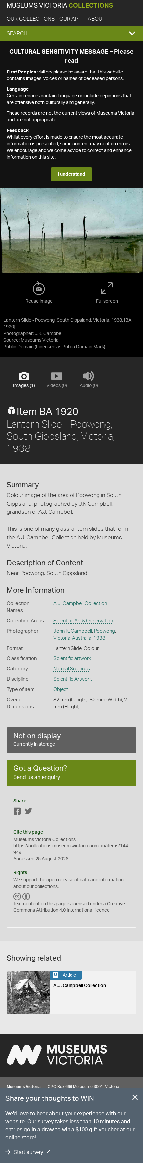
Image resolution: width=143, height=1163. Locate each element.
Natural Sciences (71, 668)
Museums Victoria (60, 6)
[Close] (135, 1098)
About (96, 19)
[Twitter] (28, 812)
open (51, 880)
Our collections (31, 19)
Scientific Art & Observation (83, 620)
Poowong (104, 631)
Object (60, 689)
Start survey (28, 1152)
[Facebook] (17, 812)
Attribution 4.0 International (64, 910)
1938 (99, 638)
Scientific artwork (72, 658)
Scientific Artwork (72, 679)
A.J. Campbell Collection (80, 603)
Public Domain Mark (83, 347)
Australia (81, 638)
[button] (71, 33)
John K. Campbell (72, 631)
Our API (69, 19)
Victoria (61, 638)
